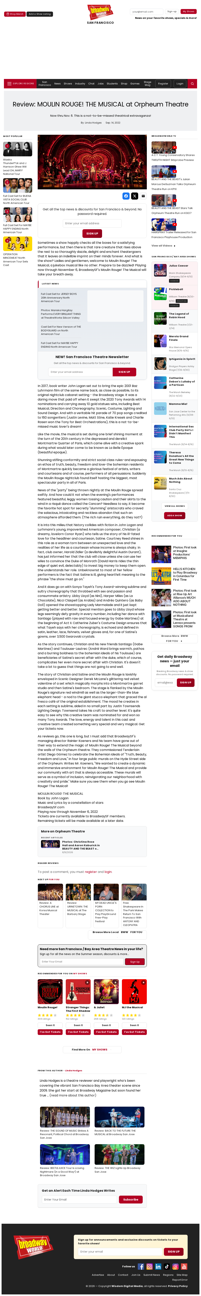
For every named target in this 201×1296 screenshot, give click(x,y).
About (111, 1275)
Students (112, 83)
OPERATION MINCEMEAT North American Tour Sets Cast (15, 253)
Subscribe (130, 1200)
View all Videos (162, 245)
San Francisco (45, 83)
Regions (168, 1275)
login (108, 872)
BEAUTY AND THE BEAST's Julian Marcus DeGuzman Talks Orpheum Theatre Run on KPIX (174, 184)
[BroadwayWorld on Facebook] (140, 1266)
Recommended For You (167, 535)
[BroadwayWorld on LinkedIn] (158, 1266)
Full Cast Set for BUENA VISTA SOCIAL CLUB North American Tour (17, 193)
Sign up (185, 682)
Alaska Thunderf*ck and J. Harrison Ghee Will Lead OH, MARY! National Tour (15, 160)
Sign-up (172, 11)
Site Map (182, 1275)
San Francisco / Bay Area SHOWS (174, 256)
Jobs (100, 83)
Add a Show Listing (40, 14)
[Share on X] (134, 196)
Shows (68, 83)
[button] (192, 83)
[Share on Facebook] (126, 196)
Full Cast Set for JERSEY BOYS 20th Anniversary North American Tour (59, 297)
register (91, 872)
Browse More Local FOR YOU (117, 932)
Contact (123, 1275)
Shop (124, 83)
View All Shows (175, 506)
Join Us (135, 1275)
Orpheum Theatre (70, 831)
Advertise (98, 1275)
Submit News (151, 1275)
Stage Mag (147, 83)
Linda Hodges (73, 1070)
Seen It (50, 1025)
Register (163, 83)
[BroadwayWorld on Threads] (175, 1266)
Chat (91, 83)
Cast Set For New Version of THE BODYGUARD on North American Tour (61, 330)
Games (135, 83)
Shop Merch (16, 14)
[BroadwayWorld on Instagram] (149, 1266)
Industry (80, 83)
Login (180, 83)
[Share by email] (143, 196)
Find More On (89, 1049)
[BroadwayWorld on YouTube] (184, 1266)
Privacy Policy (178, 1286)
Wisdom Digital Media (127, 1286)
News (57, 83)
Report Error (180, 1280)
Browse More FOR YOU (174, 638)
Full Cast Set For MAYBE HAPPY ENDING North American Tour (17, 222)
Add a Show (174, 515)
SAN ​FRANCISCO (100, 22)
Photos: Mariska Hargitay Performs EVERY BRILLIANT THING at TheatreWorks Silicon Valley (61, 314)
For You (54, 879)
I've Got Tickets (50, 1032)
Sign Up (92, 234)
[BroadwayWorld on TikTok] (166, 1266)
